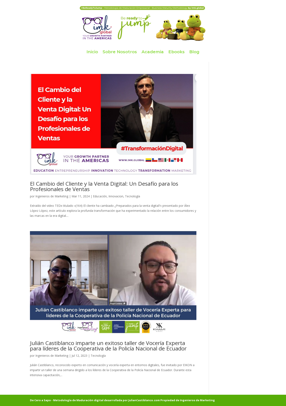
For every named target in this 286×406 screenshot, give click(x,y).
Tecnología (132, 196)
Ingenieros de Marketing (51, 196)
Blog (194, 51)
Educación (100, 196)
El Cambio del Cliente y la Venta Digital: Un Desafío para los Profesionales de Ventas (104, 186)
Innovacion (115, 196)
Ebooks (176, 51)
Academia (153, 51)
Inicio (92, 51)
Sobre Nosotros (120, 51)
